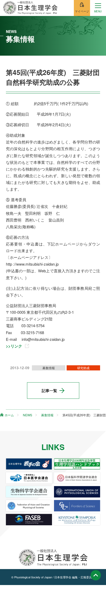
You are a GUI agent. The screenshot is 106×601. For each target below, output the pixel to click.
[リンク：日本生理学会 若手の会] (29, 464)
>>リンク (14, 346)
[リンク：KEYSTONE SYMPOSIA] (77, 519)
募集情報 (48, 368)
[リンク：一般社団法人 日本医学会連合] (29, 478)
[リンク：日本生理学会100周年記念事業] (77, 464)
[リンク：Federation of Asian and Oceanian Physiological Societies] (29, 505)
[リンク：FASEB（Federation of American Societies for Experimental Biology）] (29, 519)
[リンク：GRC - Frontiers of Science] (77, 505)
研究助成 (83, 368)
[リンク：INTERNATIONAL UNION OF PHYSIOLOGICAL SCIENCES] (77, 491)
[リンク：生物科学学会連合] (29, 491)
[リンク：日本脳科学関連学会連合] (77, 478)
